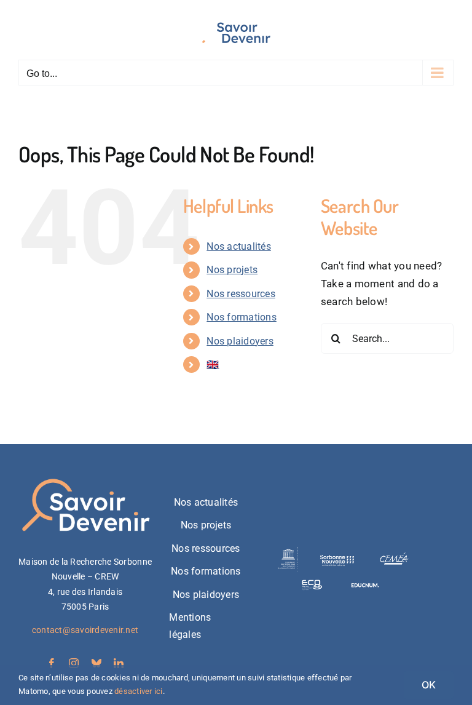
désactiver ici (138, 691)
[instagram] (74, 663)
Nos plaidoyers (239, 341)
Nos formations (241, 317)
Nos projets (232, 270)
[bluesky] (96, 663)
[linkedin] (119, 663)
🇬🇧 (212, 364)
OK (429, 685)
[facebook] (52, 663)
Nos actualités (238, 246)
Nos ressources (240, 294)
